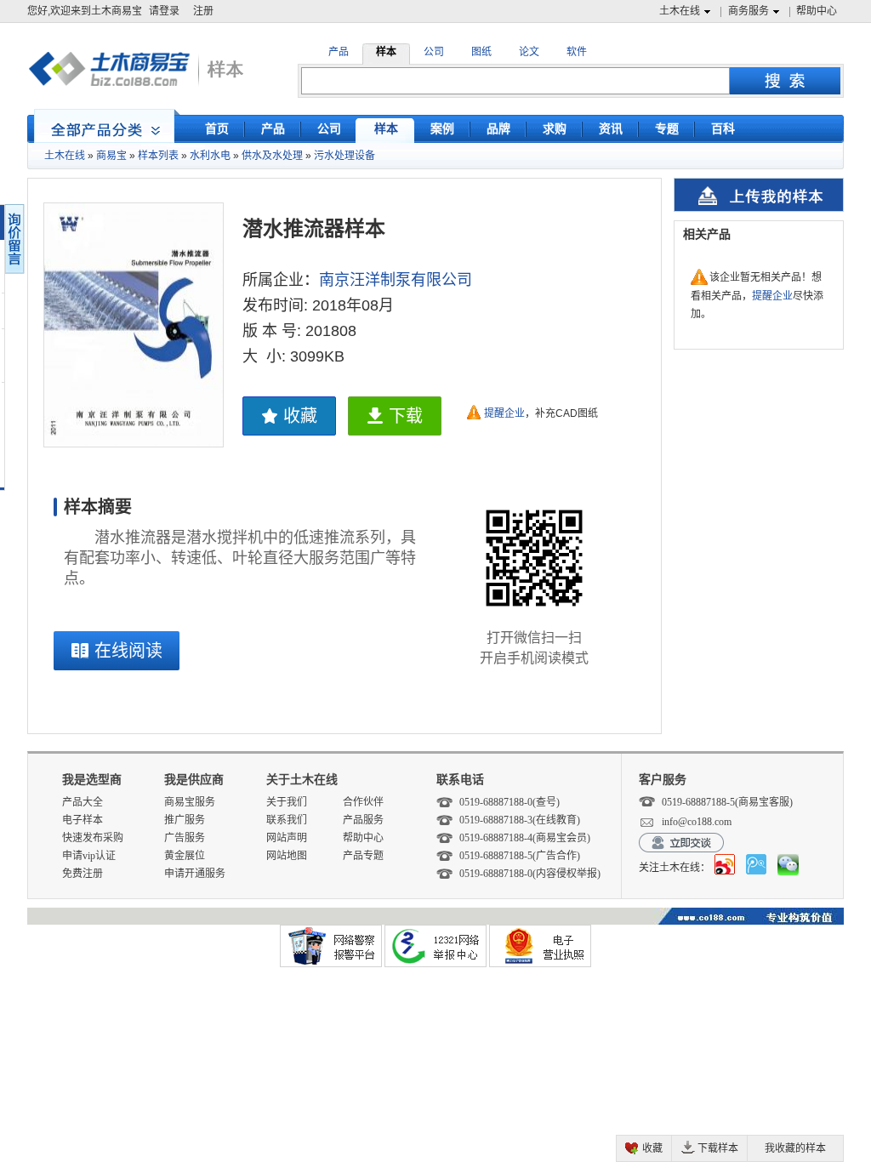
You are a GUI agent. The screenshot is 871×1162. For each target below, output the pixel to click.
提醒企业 (504, 413)
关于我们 (286, 802)
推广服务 (184, 820)
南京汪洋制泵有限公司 (395, 279)
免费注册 (82, 874)
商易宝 (111, 156)
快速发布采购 (92, 838)
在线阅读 (128, 650)
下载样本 (717, 1148)
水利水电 (210, 156)
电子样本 (82, 820)
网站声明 (286, 838)
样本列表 (158, 156)
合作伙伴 (363, 802)
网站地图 (286, 856)
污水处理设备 (344, 156)
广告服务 (184, 838)
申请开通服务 (194, 874)
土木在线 (679, 11)
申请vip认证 (89, 856)
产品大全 (82, 802)
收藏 (300, 416)
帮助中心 (816, 11)
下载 (406, 416)
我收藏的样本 (795, 1148)
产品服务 (363, 820)
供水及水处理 (272, 156)
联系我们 (286, 820)
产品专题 (363, 856)
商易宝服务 (189, 802)
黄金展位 (184, 856)
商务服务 (748, 11)
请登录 (164, 11)
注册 (203, 11)
